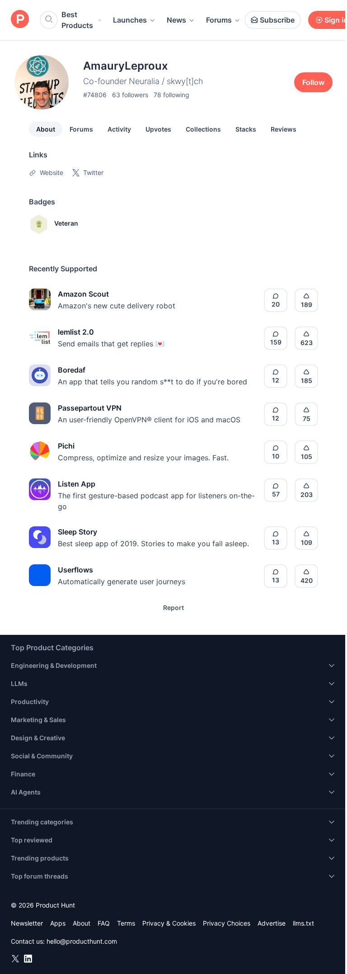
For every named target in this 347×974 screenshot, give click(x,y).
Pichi (66, 445)
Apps (58, 923)
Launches (130, 19)
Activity (119, 129)
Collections (203, 129)
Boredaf (71, 369)
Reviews (283, 129)
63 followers (130, 95)
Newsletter (27, 923)
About (45, 129)
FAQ (104, 923)
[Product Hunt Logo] (20, 19)
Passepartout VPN (90, 407)
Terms (126, 923)
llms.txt (303, 923)
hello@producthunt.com (82, 941)
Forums (219, 19)
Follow (313, 82)
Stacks (245, 129)
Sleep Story (77, 531)
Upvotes (158, 129)
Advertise (272, 923)
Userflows (75, 569)
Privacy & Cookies (169, 923)
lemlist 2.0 (76, 331)
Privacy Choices (226, 923)
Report (173, 607)
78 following (171, 95)
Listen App (76, 483)
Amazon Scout (83, 293)
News (176, 19)
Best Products (77, 20)
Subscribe (277, 19)
